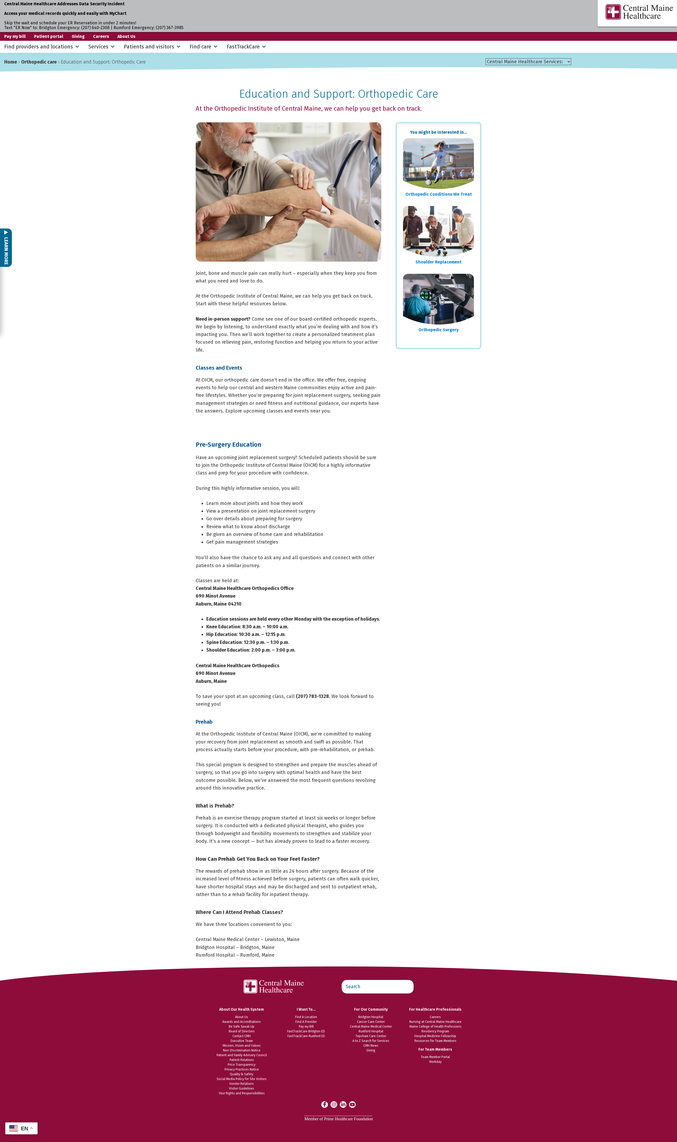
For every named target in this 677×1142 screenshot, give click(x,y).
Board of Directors (242, 1031)
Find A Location (306, 1017)
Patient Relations (242, 1060)
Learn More (6, 250)
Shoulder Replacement (438, 262)
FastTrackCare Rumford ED (306, 1036)
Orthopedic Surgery (438, 329)
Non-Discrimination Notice (241, 1050)
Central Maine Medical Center (371, 1026)
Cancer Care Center (371, 1022)
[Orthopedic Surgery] (438, 299)
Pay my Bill (306, 1026)
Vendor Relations (241, 1084)
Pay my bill (15, 36)
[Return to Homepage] (274, 977)
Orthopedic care (39, 62)
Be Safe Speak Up (241, 1026)
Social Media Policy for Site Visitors (242, 1079)
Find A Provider (306, 1022)
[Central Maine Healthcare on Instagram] (334, 1104)
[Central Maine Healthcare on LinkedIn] (343, 1104)
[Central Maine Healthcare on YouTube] (352, 1104)
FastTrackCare (243, 46)
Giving (78, 36)
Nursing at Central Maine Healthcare (435, 1022)
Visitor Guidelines (241, 1088)
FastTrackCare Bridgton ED (306, 1031)
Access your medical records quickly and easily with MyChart (65, 13)
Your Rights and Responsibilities (242, 1093)
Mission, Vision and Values (242, 1045)
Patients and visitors (149, 46)
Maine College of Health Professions (435, 1026)
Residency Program (435, 1031)
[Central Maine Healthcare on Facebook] (324, 1104)
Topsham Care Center (370, 1036)
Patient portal (48, 36)
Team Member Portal (435, 1057)
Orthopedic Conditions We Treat (438, 194)
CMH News (370, 1045)
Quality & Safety (241, 1074)
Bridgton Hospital (370, 1017)
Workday (435, 1062)
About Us (126, 36)
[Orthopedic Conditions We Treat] (438, 163)
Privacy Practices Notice (242, 1069)
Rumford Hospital (371, 1031)
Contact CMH (241, 1036)
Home (10, 62)
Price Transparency (241, 1065)
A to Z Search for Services (371, 1041)
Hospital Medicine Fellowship (435, 1036)
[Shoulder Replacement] (438, 231)
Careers (101, 36)
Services (98, 46)
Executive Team (242, 1041)
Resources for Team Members (435, 1041)
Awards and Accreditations (241, 1022)
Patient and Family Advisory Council (242, 1055)
